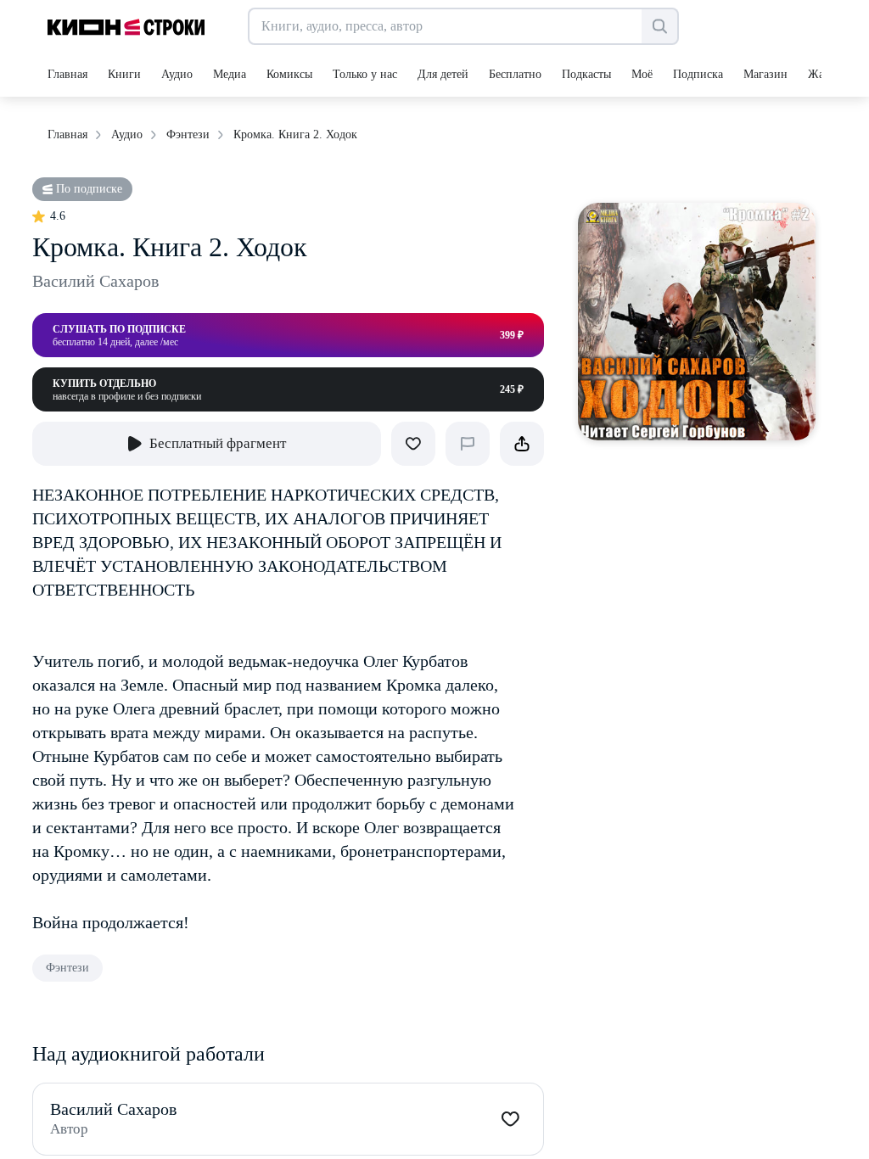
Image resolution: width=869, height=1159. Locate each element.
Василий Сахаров (95, 281)
